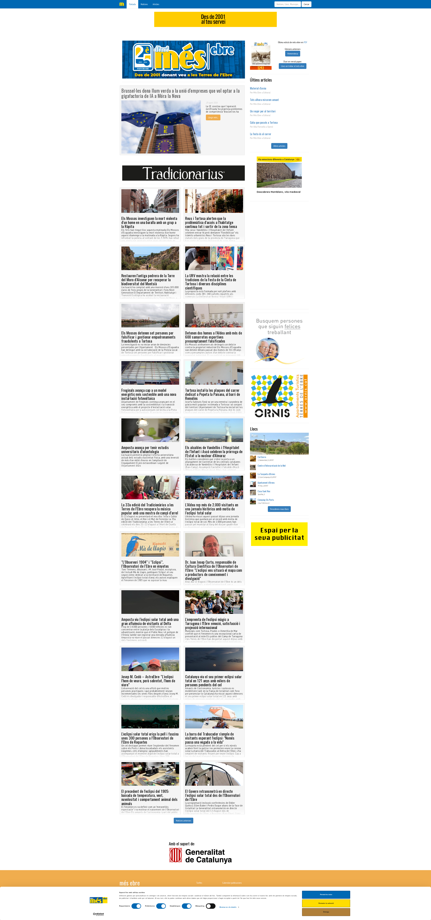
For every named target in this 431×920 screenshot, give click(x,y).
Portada (132, 4)
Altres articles (279, 145)
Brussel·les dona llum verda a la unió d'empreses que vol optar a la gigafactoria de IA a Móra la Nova (180, 93)
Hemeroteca (292, 53)
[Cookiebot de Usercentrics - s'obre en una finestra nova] (98, 914)
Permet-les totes (326, 895)
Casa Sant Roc (264, 491)
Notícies (144, 4)
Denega (326, 912)
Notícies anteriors (183, 820)
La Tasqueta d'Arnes (266, 474)
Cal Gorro (262, 457)
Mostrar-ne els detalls (228, 907)
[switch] (161, 906)
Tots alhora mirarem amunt (264, 100)
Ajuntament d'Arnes (266, 482)
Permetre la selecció (326, 903)
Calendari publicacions (232, 882)
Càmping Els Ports (266, 499)
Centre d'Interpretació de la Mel (272, 465)
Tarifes (199, 882)
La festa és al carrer (260, 134)
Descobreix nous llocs (279, 509)
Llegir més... (213, 117)
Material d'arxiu (258, 88)
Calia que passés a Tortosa (264, 122)
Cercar (306, 4)
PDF (305, 42)
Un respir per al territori (263, 111)
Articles (156, 4)
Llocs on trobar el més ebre (292, 66)
